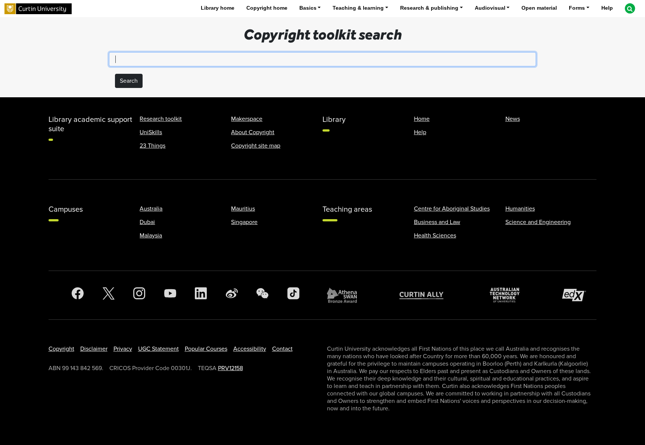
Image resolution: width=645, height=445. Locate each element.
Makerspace (246, 119)
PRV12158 (230, 368)
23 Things (152, 145)
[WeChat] (262, 295)
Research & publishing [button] (429, 8)
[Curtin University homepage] (38, 8)
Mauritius (243, 208)
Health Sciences (435, 235)
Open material (539, 8)
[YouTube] (170, 295)
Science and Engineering (538, 222)
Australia (151, 208)
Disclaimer (94, 349)
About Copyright (252, 132)
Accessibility (249, 349)
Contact (282, 349)
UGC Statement (158, 349)
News (512, 119)
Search (129, 81)
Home (422, 119)
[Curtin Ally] (427, 295)
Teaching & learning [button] (358, 8)
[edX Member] (577, 295)
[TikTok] (293, 295)
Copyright (61, 349)
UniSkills (151, 132)
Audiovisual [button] (490, 8)
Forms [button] (577, 8)
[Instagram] (139, 295)
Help (607, 8)
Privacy (122, 349)
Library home (217, 8)
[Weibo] (232, 295)
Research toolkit (161, 119)
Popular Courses (206, 349)
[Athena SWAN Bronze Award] (345, 295)
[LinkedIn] (201, 295)
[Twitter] (109, 295)
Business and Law (437, 222)
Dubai (147, 222)
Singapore (244, 222)
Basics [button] (308, 8)
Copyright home (266, 8)
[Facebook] (78, 295)
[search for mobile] (630, 8)
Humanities (520, 208)
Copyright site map (255, 145)
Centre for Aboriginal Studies (452, 208)
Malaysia (151, 235)
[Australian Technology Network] (508, 295)
